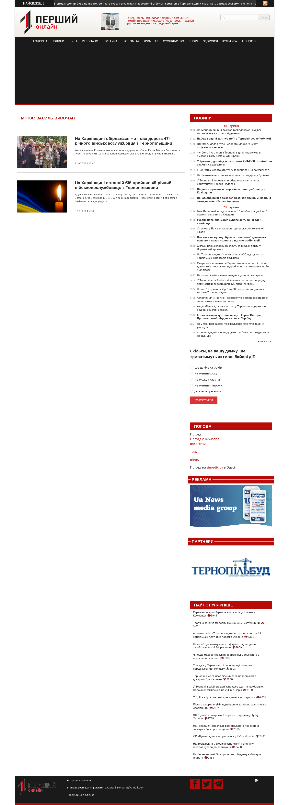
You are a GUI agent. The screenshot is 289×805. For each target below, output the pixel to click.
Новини (58, 41)
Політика (109, 41)
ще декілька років (208, 367)
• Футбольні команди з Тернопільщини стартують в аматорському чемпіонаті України (199, 3)
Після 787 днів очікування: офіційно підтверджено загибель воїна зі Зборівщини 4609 (225, 645)
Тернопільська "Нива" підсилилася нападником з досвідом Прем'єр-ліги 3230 (224, 677)
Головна (40, 41)
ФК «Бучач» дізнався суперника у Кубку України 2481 (229, 736)
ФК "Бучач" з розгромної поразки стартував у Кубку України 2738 (226, 717)
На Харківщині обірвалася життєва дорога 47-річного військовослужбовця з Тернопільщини (123, 140)
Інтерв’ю (248, 41)
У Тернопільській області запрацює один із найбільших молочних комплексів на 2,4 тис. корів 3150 (228, 688)
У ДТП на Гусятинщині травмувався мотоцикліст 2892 (229, 697)
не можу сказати (207, 379)
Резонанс (90, 41)
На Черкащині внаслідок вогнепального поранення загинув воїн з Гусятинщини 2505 (226, 727)
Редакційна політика (81, 794)
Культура (229, 41)
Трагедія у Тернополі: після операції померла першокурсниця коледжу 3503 (222, 667)
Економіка (130, 41)
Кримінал (151, 41)
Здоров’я (210, 41)
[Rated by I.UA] (263, 781)
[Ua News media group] (231, 508)
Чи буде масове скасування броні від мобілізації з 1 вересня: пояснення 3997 (226, 656)
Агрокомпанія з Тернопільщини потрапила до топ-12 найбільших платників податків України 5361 (227, 635)
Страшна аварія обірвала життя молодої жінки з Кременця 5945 (224, 614)
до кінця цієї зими (208, 391)
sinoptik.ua (215, 467)
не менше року (205, 373)
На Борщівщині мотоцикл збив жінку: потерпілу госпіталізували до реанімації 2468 (223, 745)
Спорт (194, 41)
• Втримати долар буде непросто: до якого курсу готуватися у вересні (92, 3)
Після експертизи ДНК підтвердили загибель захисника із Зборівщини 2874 (229, 706)
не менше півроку (208, 385)
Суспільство (173, 41)
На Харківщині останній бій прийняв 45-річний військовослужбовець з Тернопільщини (123, 185)
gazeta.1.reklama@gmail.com (124, 787)
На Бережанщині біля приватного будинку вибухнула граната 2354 (227, 756)
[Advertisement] (144, 74)
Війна (73, 41)
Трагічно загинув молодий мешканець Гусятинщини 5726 (226, 624)
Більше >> (264, 341)
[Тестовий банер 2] (231, 571)
